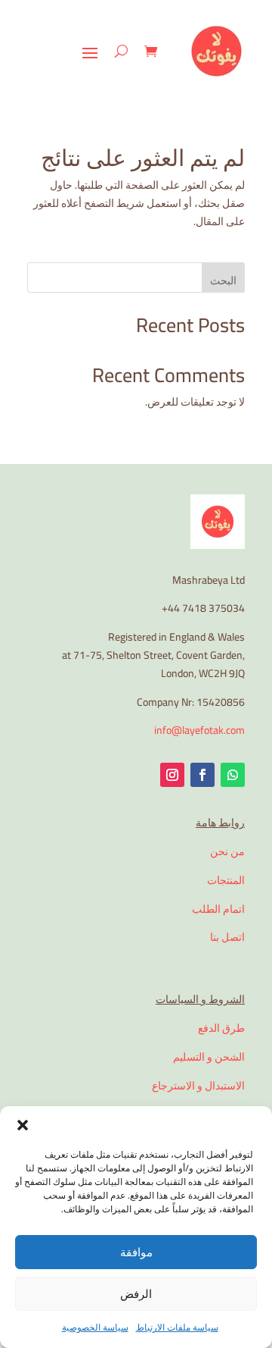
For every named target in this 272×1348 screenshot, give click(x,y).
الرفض (136, 1294)
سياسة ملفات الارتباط (177, 1327)
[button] (22, 1125)
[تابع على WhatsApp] (233, 775)
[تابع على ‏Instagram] (172, 775)
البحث (223, 280)
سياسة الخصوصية (95, 1327)
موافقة (136, 1252)
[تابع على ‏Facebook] (202, 775)
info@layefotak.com (199, 730)
